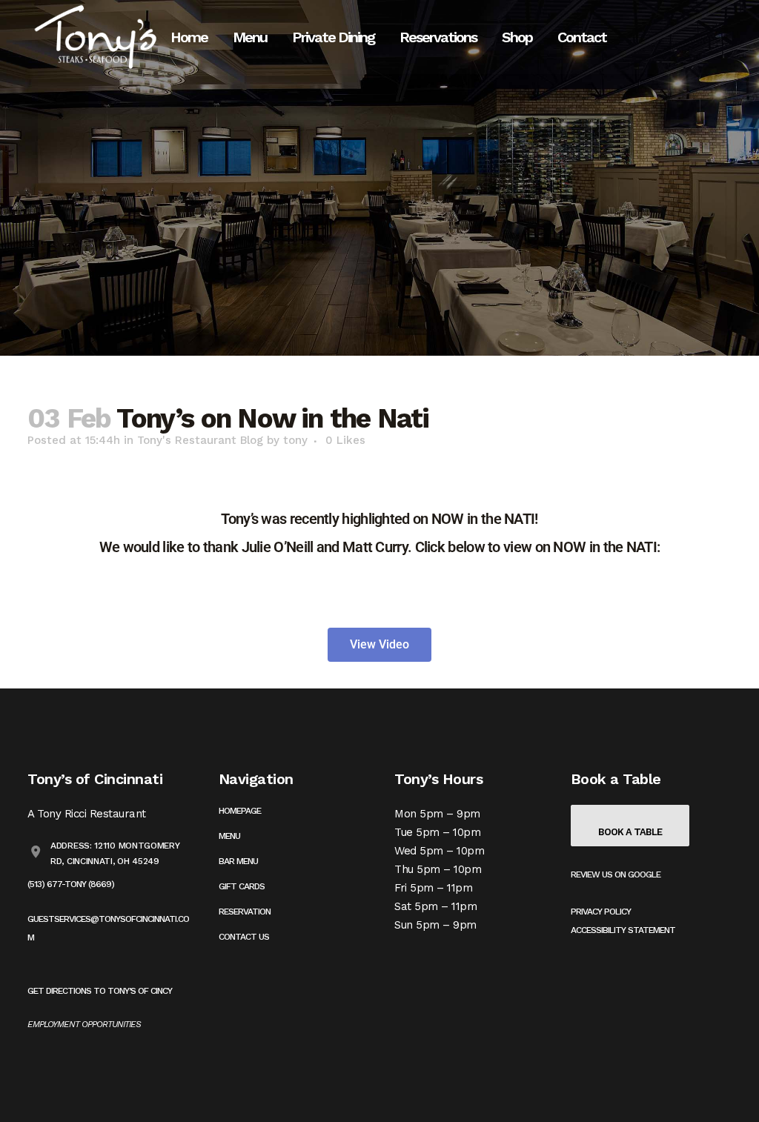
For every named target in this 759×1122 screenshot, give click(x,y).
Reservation (245, 911)
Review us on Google (615, 874)
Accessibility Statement (623, 930)
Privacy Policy (601, 911)
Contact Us (244, 937)
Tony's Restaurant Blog (200, 440)
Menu (229, 836)
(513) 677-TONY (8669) (70, 884)
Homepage (240, 811)
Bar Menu (238, 861)
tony (295, 440)
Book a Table (630, 831)
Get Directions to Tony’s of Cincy (99, 991)
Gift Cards (242, 886)
